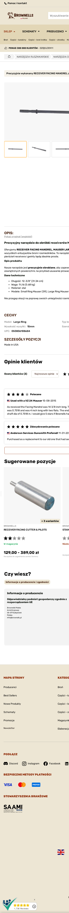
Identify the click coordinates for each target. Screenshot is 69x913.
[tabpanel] (32, 512)
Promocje (9, 720)
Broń (6, 40)
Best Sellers (10, 695)
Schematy (29, 31)
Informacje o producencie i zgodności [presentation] (27, 582)
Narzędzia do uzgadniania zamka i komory (21, 556)
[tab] (27, 582)
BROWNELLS (10, 526)
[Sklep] (8, 56)
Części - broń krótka (37, 40)
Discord (13, 763)
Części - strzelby (57, 40)
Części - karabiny (18, 40)
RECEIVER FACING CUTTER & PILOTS (25, 529)
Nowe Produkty (12, 703)
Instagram (33, 763)
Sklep (8, 31)
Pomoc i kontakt (17, 3)
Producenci (55, 31)
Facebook (54, 763)
